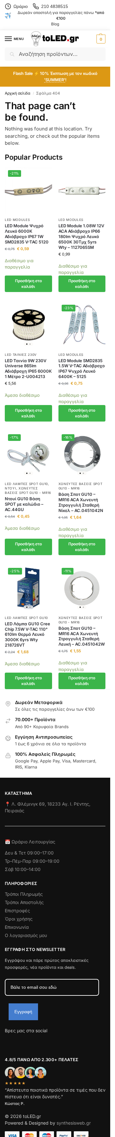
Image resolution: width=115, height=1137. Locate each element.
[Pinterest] (67, 1041)
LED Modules (17, 220)
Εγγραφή (23, 1011)
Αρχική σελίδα (17, 93)
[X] (44, 1041)
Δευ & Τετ (16, 852)
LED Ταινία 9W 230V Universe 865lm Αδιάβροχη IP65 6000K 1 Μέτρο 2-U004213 (28, 368)
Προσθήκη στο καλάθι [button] (28, 283)
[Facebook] (8, 1041)
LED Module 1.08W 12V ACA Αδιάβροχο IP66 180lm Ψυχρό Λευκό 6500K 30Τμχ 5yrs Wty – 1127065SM (81, 236)
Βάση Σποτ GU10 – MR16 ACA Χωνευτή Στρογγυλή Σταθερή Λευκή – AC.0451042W (81, 636)
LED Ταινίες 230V (21, 354)
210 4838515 (54, 6)
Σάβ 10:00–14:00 (23, 869)
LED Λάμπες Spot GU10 (26, 484)
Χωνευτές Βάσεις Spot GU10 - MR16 (28, 490)
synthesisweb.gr (74, 1123)
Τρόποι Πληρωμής (24, 894)
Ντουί (10, 488)
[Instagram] (21, 1041)
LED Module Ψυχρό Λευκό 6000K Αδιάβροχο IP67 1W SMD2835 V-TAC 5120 (27, 233)
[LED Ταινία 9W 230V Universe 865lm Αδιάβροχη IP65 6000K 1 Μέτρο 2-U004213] (28, 325)
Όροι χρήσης (19, 918)
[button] (100, 39)
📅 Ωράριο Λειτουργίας (30, 841)
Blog (55, 24)
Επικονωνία (17, 927)
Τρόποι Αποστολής (24, 902)
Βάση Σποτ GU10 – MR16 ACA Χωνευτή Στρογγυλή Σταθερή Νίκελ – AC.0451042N (80, 502)
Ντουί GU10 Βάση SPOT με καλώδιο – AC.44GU (24, 504)
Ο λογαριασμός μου (26, 935)
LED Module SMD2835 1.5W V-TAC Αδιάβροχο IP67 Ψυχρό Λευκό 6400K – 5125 (81, 368)
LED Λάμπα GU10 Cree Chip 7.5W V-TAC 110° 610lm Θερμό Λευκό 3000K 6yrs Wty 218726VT (27, 634)
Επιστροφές (17, 910)
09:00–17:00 (40, 852)
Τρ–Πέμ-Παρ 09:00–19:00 (32, 861)
